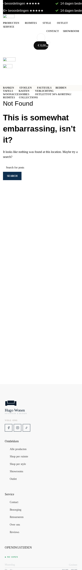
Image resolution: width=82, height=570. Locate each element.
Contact (14, 502)
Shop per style (18, 464)
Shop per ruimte (19, 457)
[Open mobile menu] (41, 53)
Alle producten (18, 449)
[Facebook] (8, 428)
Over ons (15, 525)
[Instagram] (17, 428)
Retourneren (16, 517)
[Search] (41, 38)
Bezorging (15, 510)
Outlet (13, 479)
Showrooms (16, 471)
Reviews (14, 532)
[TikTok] (26, 428)
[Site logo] (41, 17)
